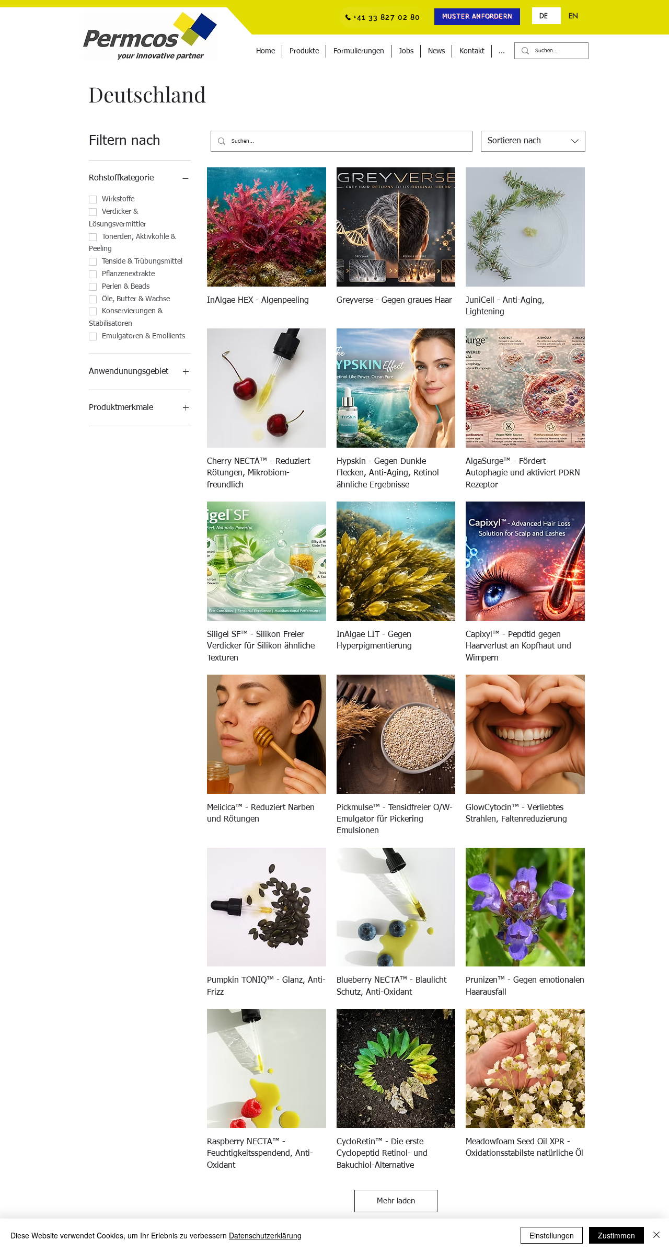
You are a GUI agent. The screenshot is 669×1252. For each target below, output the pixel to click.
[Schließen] (656, 1235)
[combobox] (533, 141)
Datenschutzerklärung (265, 1235)
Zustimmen (616, 1235)
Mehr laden (396, 1201)
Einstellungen (551, 1235)
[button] (477, 16)
